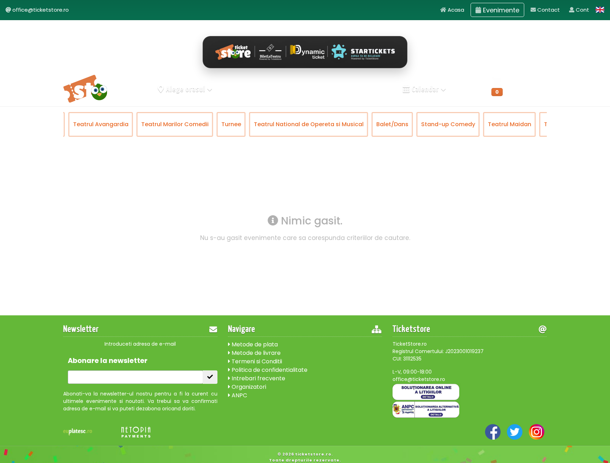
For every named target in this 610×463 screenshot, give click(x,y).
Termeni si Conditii (256, 361)
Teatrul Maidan (509, 124)
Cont (581, 9)
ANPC (238, 395)
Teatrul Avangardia (100, 124)
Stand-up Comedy (448, 124)
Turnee (231, 124)
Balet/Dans (392, 124)
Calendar (425, 89)
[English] (600, 10)
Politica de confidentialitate (268, 370)
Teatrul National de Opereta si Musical (309, 124)
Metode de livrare (255, 353)
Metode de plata (254, 344)
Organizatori (248, 387)
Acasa (455, 9)
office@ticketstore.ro (40, 9)
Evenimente (500, 10)
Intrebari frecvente (257, 378)
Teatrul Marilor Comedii (175, 124)
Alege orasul (186, 89)
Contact (548, 9)
